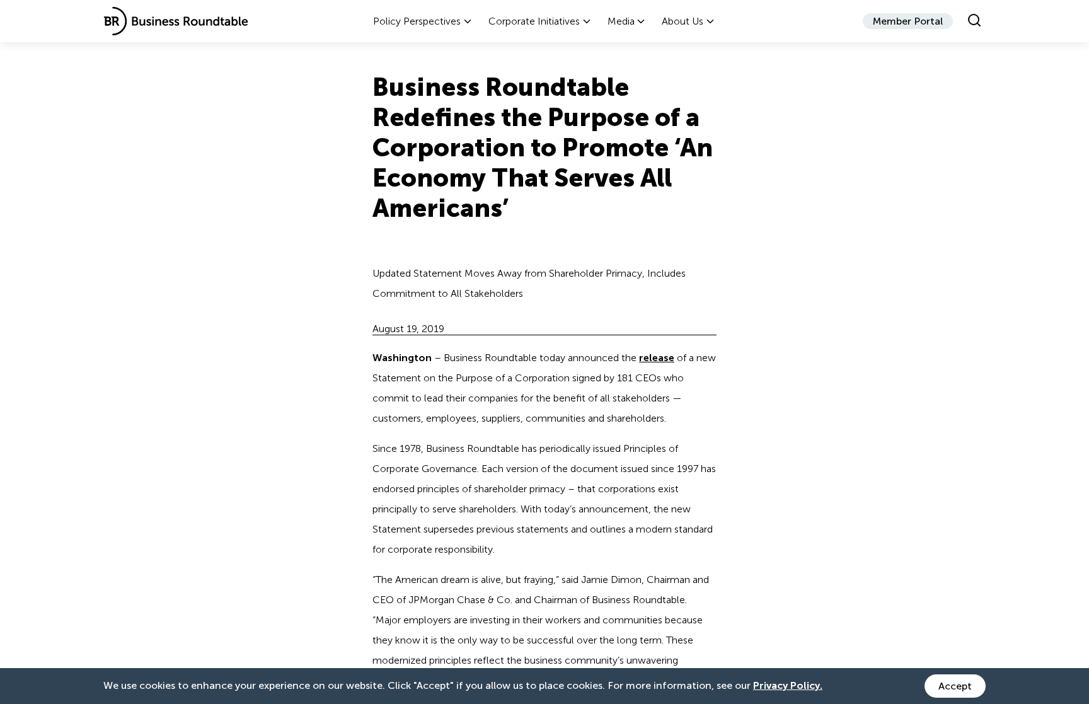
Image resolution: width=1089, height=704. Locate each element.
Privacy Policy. (787, 685)
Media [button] (621, 21)
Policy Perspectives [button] (417, 21)
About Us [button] (682, 21)
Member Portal (908, 21)
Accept (955, 686)
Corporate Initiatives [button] (534, 21)
